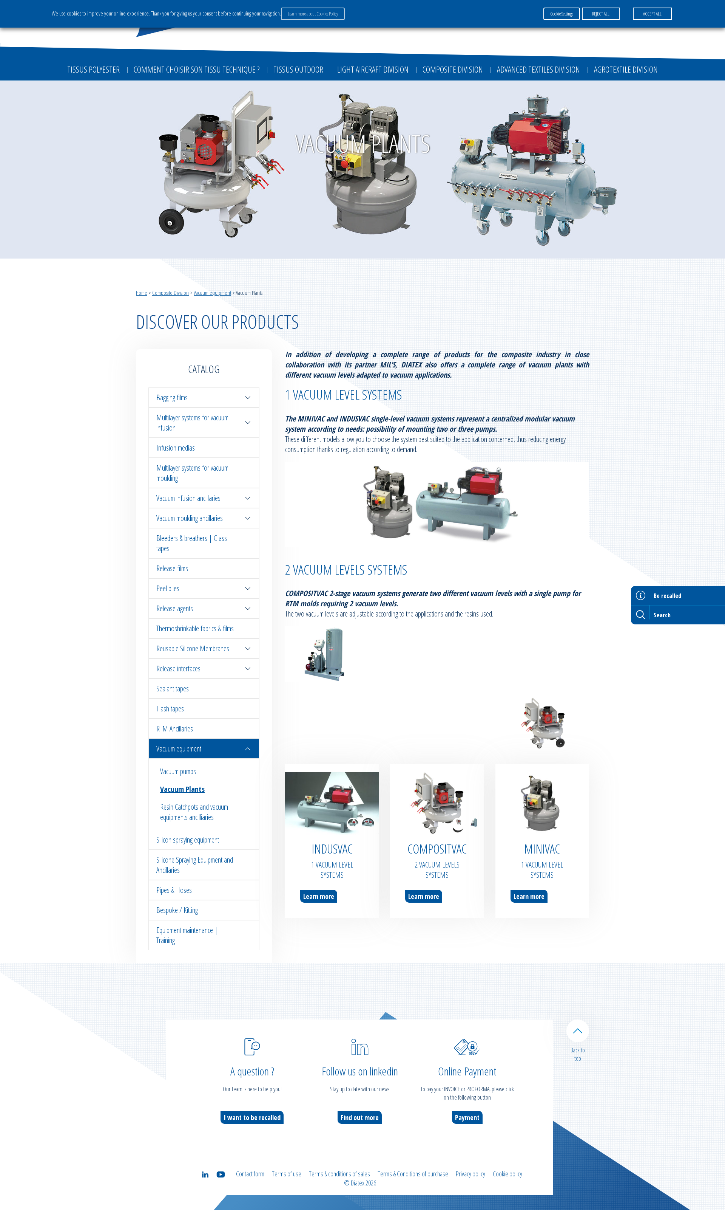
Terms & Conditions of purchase (413, 1173)
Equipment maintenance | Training (187, 935)
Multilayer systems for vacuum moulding (192, 473)
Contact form (250, 1173)
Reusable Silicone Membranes (192, 648)
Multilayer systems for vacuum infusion (192, 422)
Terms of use (286, 1173)
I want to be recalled (252, 1117)
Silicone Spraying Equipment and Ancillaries (194, 865)
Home (141, 292)
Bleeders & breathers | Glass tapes (191, 543)
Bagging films (172, 397)
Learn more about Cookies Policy (313, 13)
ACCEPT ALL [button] (652, 13)
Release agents (174, 608)
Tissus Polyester (93, 69)
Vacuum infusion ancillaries (188, 498)
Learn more (318, 896)
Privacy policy (470, 1173)
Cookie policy (507, 1173)
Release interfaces (178, 668)
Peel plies (167, 588)
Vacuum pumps (178, 771)
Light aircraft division (373, 69)
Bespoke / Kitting (177, 910)
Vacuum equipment (212, 292)
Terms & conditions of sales (339, 1173)
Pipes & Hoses (174, 890)
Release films (172, 568)
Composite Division (453, 69)
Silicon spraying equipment (187, 840)
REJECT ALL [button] (600, 13)
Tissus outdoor (298, 69)
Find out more (360, 1117)
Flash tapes (170, 708)
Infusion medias (175, 448)
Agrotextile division (626, 69)
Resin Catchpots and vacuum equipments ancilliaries (194, 812)
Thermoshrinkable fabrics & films (195, 628)
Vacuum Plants (182, 789)
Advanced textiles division (538, 69)
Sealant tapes (172, 688)
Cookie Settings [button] (561, 13)
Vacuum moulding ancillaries (189, 518)
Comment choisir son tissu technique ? (196, 69)
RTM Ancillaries (174, 729)
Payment (467, 1117)
